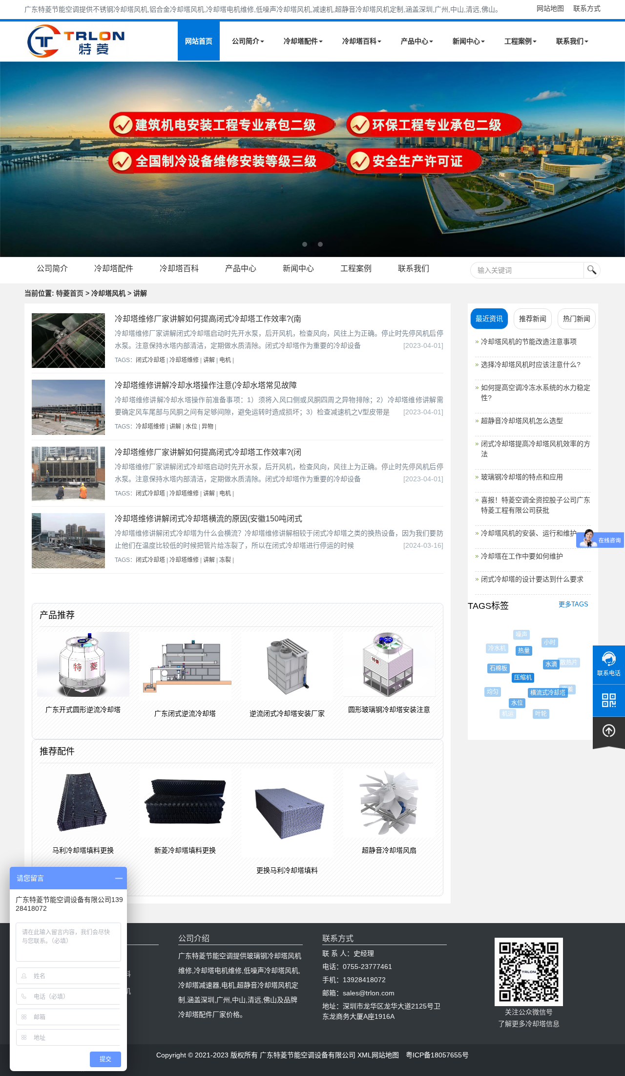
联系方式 (587, 8)
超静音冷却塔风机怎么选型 (522, 421)
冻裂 (225, 560)
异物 (207, 426)
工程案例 (518, 41)
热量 (517, 650)
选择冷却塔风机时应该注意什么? (531, 364)
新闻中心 (466, 41)
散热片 (566, 662)
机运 (507, 713)
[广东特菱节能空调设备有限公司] (76, 53)
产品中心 (414, 41)
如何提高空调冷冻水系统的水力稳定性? (535, 393)
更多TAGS (573, 604)
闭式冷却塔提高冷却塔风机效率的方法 (535, 449)
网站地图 (550, 8)
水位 (191, 426)
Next (10, 159)
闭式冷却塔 (150, 360)
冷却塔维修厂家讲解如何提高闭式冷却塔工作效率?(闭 (208, 452)
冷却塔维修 (184, 360)
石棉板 (493, 668)
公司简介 (245, 41)
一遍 (559, 707)
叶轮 (537, 713)
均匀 (490, 692)
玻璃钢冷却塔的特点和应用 (522, 477)
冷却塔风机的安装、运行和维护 (529, 533)
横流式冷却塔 (541, 692)
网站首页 (198, 41)
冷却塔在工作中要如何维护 (522, 556)
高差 (563, 689)
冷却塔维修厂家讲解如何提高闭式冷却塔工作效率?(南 (208, 319)
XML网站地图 (378, 1055)
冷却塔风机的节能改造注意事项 (529, 341)
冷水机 (495, 648)
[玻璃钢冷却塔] (312, 159)
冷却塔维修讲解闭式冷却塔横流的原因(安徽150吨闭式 (208, 519)
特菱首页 (69, 293)
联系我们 (569, 41)
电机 (225, 360)
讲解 (209, 360)
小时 (546, 642)
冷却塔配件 (301, 41)
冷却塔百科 (359, 41)
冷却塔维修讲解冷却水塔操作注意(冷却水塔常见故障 (206, 385)
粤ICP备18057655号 (437, 1055)
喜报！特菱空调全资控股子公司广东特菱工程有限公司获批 (535, 505)
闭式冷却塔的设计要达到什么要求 (532, 579)
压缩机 (514, 677)
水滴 (544, 664)
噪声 (519, 634)
